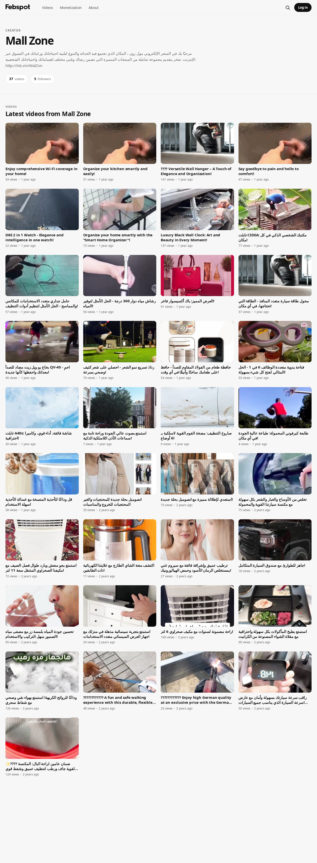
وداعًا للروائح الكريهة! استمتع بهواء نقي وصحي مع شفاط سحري (41, 700)
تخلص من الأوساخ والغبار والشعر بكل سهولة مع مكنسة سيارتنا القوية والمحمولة (272, 502)
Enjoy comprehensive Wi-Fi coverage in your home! (41, 171)
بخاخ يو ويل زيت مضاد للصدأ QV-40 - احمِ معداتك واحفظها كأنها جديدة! (37, 369)
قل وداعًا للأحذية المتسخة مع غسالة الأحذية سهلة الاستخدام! (38, 502)
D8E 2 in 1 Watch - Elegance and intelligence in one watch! (34, 237)
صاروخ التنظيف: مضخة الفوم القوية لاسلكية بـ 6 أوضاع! (196, 435)
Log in (303, 7)
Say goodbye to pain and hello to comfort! (268, 171)
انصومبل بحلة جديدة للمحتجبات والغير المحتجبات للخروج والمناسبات (112, 502)
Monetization (71, 7)
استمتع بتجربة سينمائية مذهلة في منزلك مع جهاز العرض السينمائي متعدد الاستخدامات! (117, 634)
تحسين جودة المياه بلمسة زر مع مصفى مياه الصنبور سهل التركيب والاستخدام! (39, 634)
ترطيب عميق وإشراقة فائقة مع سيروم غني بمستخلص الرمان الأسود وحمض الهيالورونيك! (196, 568)
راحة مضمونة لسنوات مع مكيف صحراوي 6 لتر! (197, 631)
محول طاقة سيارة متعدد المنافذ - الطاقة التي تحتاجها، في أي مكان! (273, 303)
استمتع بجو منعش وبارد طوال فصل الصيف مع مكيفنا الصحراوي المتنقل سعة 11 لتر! (41, 568)
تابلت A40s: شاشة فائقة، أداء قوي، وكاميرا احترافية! (38, 435)
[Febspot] (17, 7)
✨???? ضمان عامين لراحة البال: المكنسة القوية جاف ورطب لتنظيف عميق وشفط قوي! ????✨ (41, 766)
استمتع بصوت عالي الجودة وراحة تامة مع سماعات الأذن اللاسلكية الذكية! (115, 435)
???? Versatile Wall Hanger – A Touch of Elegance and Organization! (196, 171)
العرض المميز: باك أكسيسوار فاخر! (187, 300)
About (94, 7)
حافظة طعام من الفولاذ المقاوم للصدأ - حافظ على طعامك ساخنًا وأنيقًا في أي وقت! (196, 369)
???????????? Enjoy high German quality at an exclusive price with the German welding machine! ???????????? (196, 700)
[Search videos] (287, 7)
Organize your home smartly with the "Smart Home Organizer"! (118, 237)
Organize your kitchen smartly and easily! (115, 171)
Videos (47, 7)
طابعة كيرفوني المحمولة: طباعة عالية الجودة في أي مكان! (273, 435)
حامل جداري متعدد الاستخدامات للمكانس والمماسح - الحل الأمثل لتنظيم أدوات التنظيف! (41, 303)
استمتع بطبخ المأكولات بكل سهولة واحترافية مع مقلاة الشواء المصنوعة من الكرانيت (272, 634)
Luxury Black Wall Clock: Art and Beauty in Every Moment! (190, 237)
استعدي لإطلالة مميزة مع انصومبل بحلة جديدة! (197, 499)
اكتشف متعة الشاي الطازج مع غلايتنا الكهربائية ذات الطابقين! (119, 568)
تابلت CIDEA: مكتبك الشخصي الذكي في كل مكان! (272, 237)
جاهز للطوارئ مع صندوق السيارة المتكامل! (271, 565)
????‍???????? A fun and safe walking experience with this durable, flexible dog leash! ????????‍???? (118, 700)
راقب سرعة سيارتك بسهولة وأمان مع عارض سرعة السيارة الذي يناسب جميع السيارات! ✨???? (272, 700)
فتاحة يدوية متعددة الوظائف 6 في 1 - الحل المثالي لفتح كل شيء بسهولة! (271, 369)
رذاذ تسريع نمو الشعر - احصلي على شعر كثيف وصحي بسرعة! (119, 369)
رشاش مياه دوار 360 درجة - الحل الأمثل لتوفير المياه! (119, 303)
